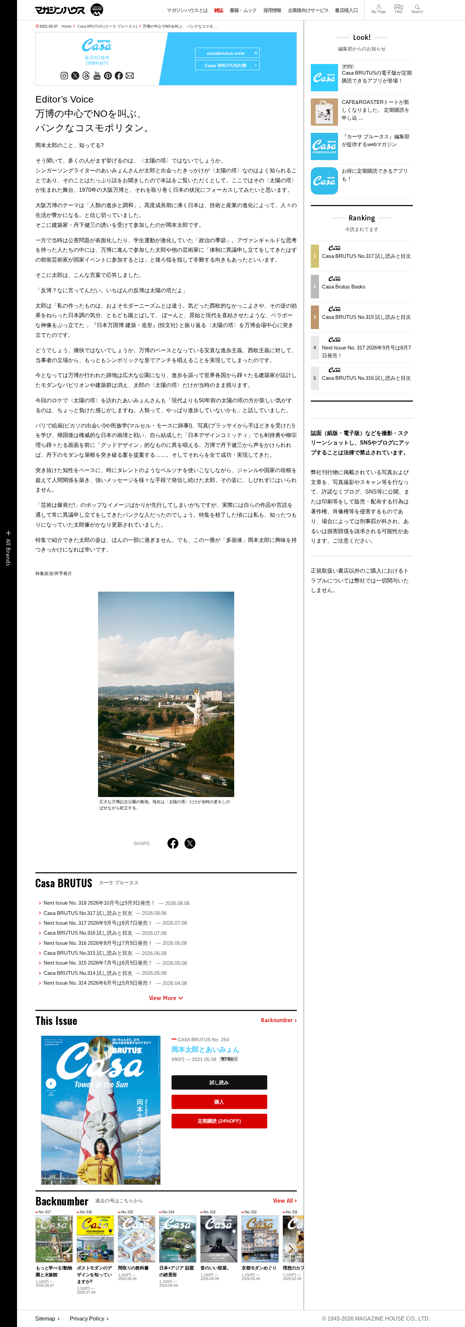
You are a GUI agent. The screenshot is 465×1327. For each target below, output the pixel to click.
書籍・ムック (243, 10)
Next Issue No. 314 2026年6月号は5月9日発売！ (115, 983)
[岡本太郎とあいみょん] (101, 1110)
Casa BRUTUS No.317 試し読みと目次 (105, 913)
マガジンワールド (69, 9)
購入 (219, 1102)
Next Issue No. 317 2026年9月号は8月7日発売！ (115, 923)
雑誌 (218, 10)
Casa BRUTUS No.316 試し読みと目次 (105, 933)
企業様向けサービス (308, 10)
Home (66, 26)
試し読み (219, 1082)
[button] (291, 1249)
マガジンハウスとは (187, 10)
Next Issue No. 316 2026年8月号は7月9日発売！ (115, 943)
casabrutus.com (225, 53)
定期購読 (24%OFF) (219, 1121)
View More (162, 998)
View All (283, 1201)
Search (417, 6)
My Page (378, 6)
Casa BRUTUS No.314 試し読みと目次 (105, 973)
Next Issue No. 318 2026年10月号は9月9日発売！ (117, 903)
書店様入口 (346, 10)
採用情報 (272, 10)
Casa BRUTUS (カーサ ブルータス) (107, 26)
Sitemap (45, 1319)
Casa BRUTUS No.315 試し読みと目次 (105, 953)
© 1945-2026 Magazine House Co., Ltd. (376, 1319)
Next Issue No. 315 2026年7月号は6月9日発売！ (115, 963)
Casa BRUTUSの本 (226, 65)
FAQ (398, 6)
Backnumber (277, 1020)
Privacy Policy (87, 1319)
